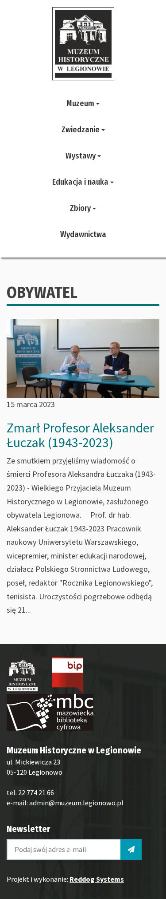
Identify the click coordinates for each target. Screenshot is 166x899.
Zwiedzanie (81, 130)
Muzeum (81, 103)
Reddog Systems (96, 879)
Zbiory (81, 208)
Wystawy (81, 156)
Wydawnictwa (83, 234)
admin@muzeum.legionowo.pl (76, 802)
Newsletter (28, 829)
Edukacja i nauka (81, 182)
